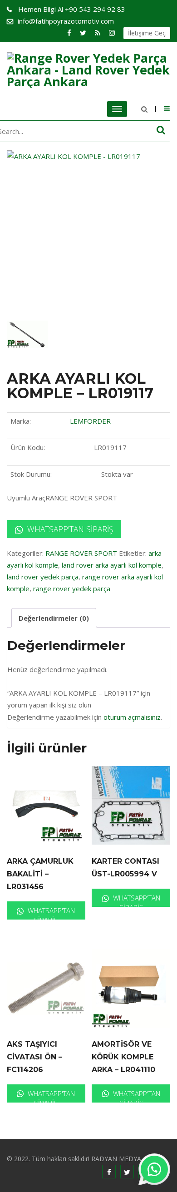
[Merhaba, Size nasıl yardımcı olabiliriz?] (154, 1169)
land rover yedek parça (43, 576)
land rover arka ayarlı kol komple (112, 564)
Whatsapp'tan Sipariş (69, 529)
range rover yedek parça (71, 588)
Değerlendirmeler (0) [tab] (54, 618)
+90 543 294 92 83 (71, 9)
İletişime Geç (147, 33)
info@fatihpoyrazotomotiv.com (66, 20)
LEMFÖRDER (90, 420)
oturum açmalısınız (132, 717)
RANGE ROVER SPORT (81, 553)
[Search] (161, 129)
